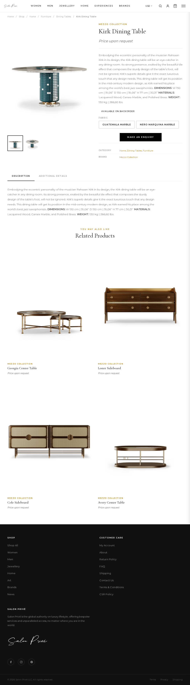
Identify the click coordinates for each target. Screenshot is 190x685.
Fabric (103, 118)
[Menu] (183, 6)
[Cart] (175, 6)
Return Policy (108, 559)
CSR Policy (106, 594)
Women (36, 5)
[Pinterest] (31, 662)
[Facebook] (10, 662)
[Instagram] (21, 662)
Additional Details (53, 176)
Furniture (46, 16)
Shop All (12, 545)
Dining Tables (63, 16)
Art (9, 580)
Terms (153, 679)
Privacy (164, 679)
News (10, 594)
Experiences (104, 5)
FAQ (102, 566)
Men (50, 5)
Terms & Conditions (111, 587)
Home (85, 5)
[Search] (160, 6)
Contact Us (106, 580)
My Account (107, 545)
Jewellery (67, 5)
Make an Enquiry (140, 137)
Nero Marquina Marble (157, 124)
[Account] (168, 6)
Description (21, 176)
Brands (124, 5)
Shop (21, 16)
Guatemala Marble (116, 124)
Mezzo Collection (113, 24)
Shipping (105, 573)
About (103, 552)
